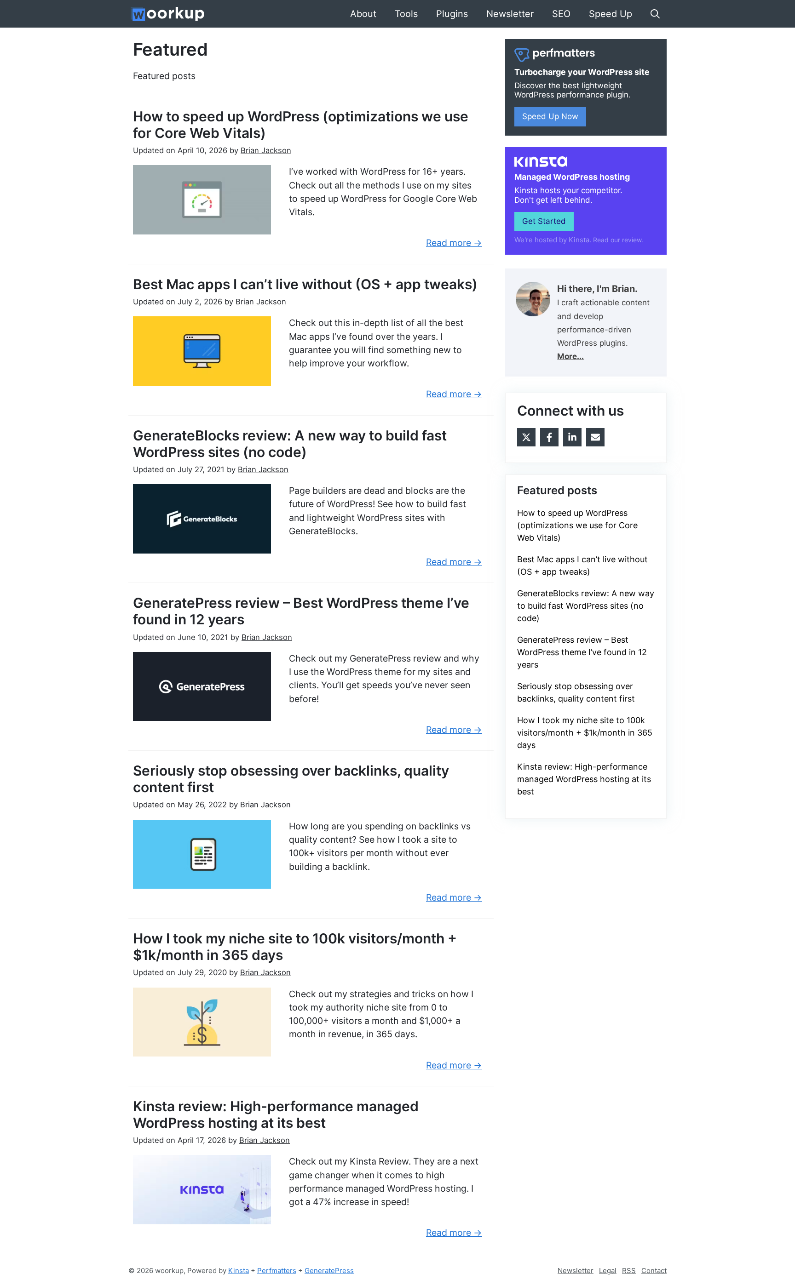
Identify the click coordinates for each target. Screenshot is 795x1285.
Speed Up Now (550, 116)
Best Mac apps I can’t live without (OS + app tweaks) (305, 284)
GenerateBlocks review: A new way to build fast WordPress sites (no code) (290, 443)
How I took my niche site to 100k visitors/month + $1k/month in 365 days (584, 732)
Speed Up (610, 13)
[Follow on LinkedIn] (572, 437)
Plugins (452, 13)
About (363, 13)
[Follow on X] (526, 437)
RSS (629, 1270)
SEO (561, 13)
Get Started (544, 221)
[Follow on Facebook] (549, 437)
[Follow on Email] (595, 437)
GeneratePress (329, 1270)
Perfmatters (276, 1270)
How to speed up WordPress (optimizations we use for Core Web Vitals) (577, 525)
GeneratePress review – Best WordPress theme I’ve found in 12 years (582, 652)
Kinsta (238, 1270)
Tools (406, 13)
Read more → (454, 242)
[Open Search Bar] (655, 14)
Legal (607, 1270)
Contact (654, 1270)
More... (570, 356)
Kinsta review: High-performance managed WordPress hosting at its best (276, 1114)
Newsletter (510, 13)
